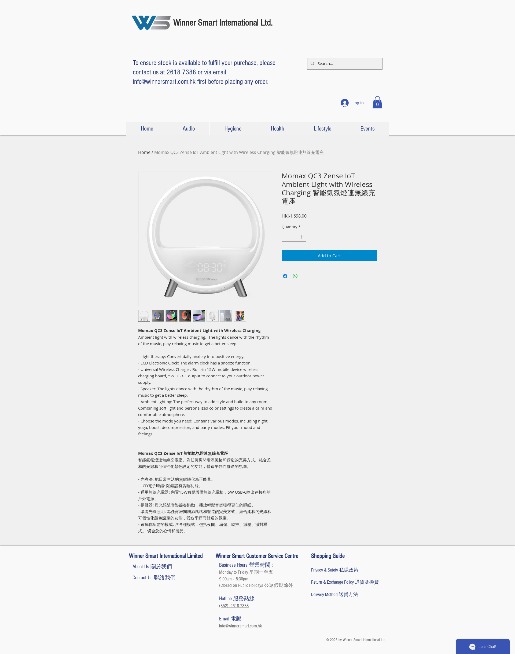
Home (144, 152)
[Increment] (302, 236)
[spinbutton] (294, 236)
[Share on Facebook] (285, 276)
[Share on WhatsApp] (295, 276)
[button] (377, 102)
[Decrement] (285, 236)
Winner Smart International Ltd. (223, 22)
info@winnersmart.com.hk (164, 82)
